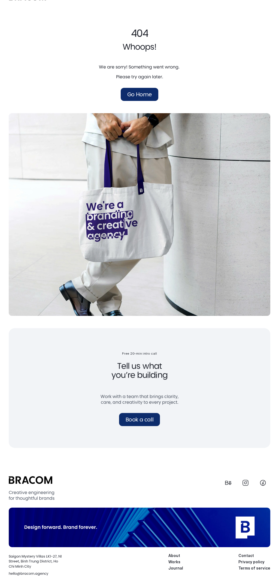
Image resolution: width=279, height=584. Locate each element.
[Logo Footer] (30, 480)
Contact (246, 555)
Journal (175, 568)
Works (174, 561)
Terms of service (254, 568)
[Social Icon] (228, 482)
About (174, 555)
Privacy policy (251, 561)
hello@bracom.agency (28, 573)
